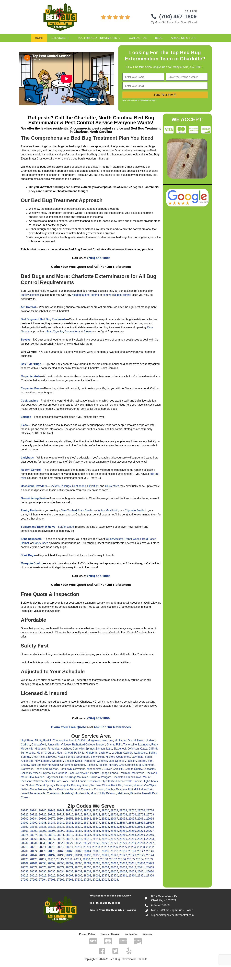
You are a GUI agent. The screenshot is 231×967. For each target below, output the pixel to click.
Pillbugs (66, 486)
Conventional (72, 331)
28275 (24, 834)
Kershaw (66, 748)
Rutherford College (83, 744)
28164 (87, 851)
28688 (42, 822)
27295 (33, 879)
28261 (114, 834)
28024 (123, 871)
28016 (33, 875)
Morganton (94, 740)
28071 (69, 867)
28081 (132, 863)
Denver (127, 785)
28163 (96, 851)
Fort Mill (133, 789)
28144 (33, 855)
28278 (141, 830)
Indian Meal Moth (108, 510)
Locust (138, 781)
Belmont (111, 793)
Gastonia (121, 789)
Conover (102, 760)
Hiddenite (41, 748)
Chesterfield (38, 744)
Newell (146, 793)
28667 (123, 822)
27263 (69, 879)
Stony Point (98, 756)
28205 (123, 847)
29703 (150, 814)
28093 (60, 863)
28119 (42, 859)
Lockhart (116, 752)
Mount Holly (98, 793)
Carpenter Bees (31, 388)
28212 (60, 847)
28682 (60, 822)
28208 (96, 847)
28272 (51, 834)
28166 (78, 851)
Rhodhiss (53, 748)
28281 (123, 830)
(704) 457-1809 (192, 67)
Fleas (24, 425)
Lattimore (104, 752)
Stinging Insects (31, 538)
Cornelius (87, 789)
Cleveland (79, 768)
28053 (114, 867)
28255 (150, 834)
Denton (100, 748)
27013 (114, 879)
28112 (69, 859)
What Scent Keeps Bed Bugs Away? (110, 895)
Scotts (79, 760)
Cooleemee (123, 756)
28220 (123, 843)
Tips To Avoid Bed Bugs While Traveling (113, 910)
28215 (33, 847)
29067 (114, 818)
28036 (42, 871)
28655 (150, 822)
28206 (114, 847)
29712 (96, 814)
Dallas (25, 789)
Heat (49, 331)
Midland (75, 789)
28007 (69, 875)
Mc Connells (59, 773)
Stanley (110, 789)
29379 (51, 818)
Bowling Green (80, 785)
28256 (141, 834)
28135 (69, 855)
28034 (60, 871)
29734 (69, 810)
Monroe (138, 785)
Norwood (53, 764)
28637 (51, 826)
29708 (123, 814)
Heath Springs (66, 756)
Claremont (66, 764)
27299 (24, 879)
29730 (105, 810)
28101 (33, 863)
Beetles (25, 339)
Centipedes (79, 486)
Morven (100, 744)
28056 (87, 867)
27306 (150, 875)
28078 (24, 867)
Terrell (73, 781)
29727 (132, 810)
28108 (104, 859)
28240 (105, 839)
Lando (114, 773)
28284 (105, 830)
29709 (114, 814)
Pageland (90, 760)
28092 (69, 863)
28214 (42, 847)
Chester (69, 760)
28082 (123, 863)
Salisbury (26, 773)
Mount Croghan (46, 752)
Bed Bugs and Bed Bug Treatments (43, 319)
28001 (96, 875)
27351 (141, 875)
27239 (78, 879)
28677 (96, 822)
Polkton (103, 764)
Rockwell (151, 773)
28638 (42, 826)
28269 (78, 834)
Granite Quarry (133, 768)
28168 (69, 851)
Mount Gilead (65, 752)
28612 (114, 826)
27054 (87, 879)
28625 (87, 826)
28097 (51, 863)
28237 (114, 839)
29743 (42, 810)
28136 (60, 855)
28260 (123, 834)
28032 (78, 871)
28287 (87, 830)
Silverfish (92, 486)
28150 (132, 851)
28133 (87, 855)
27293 (51, 879)
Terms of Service (110, 934)
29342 (78, 818)
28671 (114, 822)
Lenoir (72, 740)
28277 (150, 830)
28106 (122, 859)
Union (140, 740)
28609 (132, 826)
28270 (69, 834)
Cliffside (153, 748)
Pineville (135, 793)
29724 (150, 810)
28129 (105, 855)
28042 (132, 867)
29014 (150, 818)
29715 (78, 814)
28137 (51, 855)
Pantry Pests (29, 510)
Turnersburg (28, 752)
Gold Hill (118, 768)
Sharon (141, 760)
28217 (150, 843)
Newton (53, 768)
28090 (78, 863)
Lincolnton (118, 777)
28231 (33, 843)
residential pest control (85, 294)
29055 (132, 818)
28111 (77, 859)
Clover (106, 785)
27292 (60, 879)
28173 (42, 851)
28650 (24, 826)
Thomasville (60, 740)
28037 (33, 871)
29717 (60, 814)
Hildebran (92, 752)
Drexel (132, 740)
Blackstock (119, 748)
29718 (51, 814)
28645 (33, 826)
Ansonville (27, 760)
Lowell (25, 793)
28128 (114, 855)
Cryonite (58, 331)
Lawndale (137, 756)
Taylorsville (130, 744)
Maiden (39, 777)
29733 (78, 810)
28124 (150, 855)
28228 (60, 843)
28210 (78, 847)
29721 (33, 814)
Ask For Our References (112, 727)
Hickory (110, 756)
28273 (42, 834)
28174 (33, 851)
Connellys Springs (84, 748)
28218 (141, 843)
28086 (105, 863)
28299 (33, 830)
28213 (51, 847)
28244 (69, 839)
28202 (150, 847)
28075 (42, 867)
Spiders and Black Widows (38, 526)
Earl (150, 760)
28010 (51, 875)
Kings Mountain (78, 777)
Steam (87, 331)
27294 (42, 879)
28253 (33, 839)
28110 (86, 859)
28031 (87, 871)
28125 (141, 855)
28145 (24, 855)
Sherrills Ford (53, 781)
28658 (141, 822)
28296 (51, 830)
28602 (150, 826)
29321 (105, 818)
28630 (78, 826)
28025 (114, 871)
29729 (114, 810)
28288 (78, 830)
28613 (105, 826)
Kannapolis (63, 785)
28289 (69, 830)
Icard (109, 748)
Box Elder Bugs (31, 364)
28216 (24, 847)
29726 (141, 810)
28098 (42, 863)
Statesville (27, 768)
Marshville (138, 773)
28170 (51, 851)
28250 (42, 839)
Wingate (106, 777)
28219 (132, 843)
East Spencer (38, 764)
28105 (131, 859)
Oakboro (94, 777)
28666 (132, 822)
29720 (42, 814)
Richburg (79, 764)
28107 (113, 859)
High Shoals (150, 781)
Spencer (120, 760)
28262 (105, 834)
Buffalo (82, 740)
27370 (114, 875)
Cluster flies (112, 486)
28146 (150, 851)
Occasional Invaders (34, 486)
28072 (60, 867)
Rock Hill (116, 785)
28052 (123, 867)
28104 (140, 859)
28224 (87, 843)
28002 (87, 875)
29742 (51, 810)
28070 (78, 867)
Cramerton (53, 793)
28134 (78, 855)
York (65, 781)
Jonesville (53, 744)
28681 (69, 822)
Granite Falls (114, 744)
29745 (24, 810)
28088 (96, 863)
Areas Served (182, 37)
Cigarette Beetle (134, 510)
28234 (141, 839)
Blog (159, 37)
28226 (78, 843)
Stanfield (111, 781)
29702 (24, 818)
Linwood (51, 756)
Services (59, 37)
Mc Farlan (120, 740)
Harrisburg (67, 793)
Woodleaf (57, 760)
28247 (51, 839)
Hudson (150, 740)
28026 (105, 871)
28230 (42, 843)
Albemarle (148, 764)
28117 (51, 859)
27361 (123, 875)
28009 (60, 875)
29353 (69, 818)
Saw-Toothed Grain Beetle (77, 510)
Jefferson (133, 748)
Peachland (41, 768)
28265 (96, 834)
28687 (51, 822)
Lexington (144, 744)
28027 (96, 871)
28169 (60, 851)
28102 (24, 863)
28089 (87, 863)
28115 (60, 859)
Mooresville (125, 781)
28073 (51, 867)
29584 (33, 818)
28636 (60, 826)
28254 (24, 839)
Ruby (154, 744)
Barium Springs (99, 773)
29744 (33, 810)
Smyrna (46, 773)
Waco (36, 773)
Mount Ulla (27, 777)
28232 (24, 843)
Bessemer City (96, 781)
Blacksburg (134, 764)
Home (39, 37)
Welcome (107, 740)
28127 (123, 855)
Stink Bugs (28, 555)
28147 (141, 851)
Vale (111, 760)
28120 (33, 859)
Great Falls (38, 756)
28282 (114, 830)
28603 (141, 826)
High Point (27, 740)
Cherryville (82, 773)
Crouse (63, 777)
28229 (51, 843)
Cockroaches (29, 400)
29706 (132, 814)
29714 (87, 814)
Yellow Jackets (114, 538)
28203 (141, 847)
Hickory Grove (117, 764)
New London (42, 760)
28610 (123, 826)
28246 (60, 839)
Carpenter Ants (30, 376)
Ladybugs (27, 457)
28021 (141, 871)
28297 (42, 830)
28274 (33, 834)
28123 (24, 859)
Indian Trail (146, 789)
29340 (96, 818)
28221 (114, 843)
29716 (69, 814)
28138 (42, 855)
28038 (24, 871)
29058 (123, 818)
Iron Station (27, 785)
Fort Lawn (66, 768)
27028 (96, 879)
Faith (71, 773)
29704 (141, 814)
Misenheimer (94, 768)
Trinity (38, 740)
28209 (87, 847)
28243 (78, 839)
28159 (105, 851)
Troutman (125, 773)
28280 (132, 830)
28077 (33, 867)
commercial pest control (117, 294)
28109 (95, 859)
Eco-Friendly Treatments (97, 37)
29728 (123, 810)
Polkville (79, 752)
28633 (69, 826)
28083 (114, 863)
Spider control (66, 526)
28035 (51, 871)
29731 (96, 810)
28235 (132, 839)
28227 (69, 843)
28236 (123, 839)
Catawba (38, 781)
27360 (132, 875)
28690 (33, 822)
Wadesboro (140, 752)
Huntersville (82, 793)
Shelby (25, 764)
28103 (149, 859)
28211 (69, 847)
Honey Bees (40, 543)
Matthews (123, 793)
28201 (24, 851)
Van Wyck (150, 785)
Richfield (91, 764)
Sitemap (147, 934)
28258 (132, 834)
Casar (143, 748)
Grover (107, 768)
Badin (148, 756)
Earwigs (26, 416)
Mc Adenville (37, 793)
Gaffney (127, 752)
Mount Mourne (38, 789)
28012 (42, 875)
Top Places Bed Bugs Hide (105, 902)
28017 (24, 875)
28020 (150, 871)
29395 (42, 818)
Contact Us (138, 37)
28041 (141, 867)
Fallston (131, 760)
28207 (105, 847)
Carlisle (25, 744)
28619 (96, 826)
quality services (30, 294)
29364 (60, 818)
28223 (96, 843)
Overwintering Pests (34, 498)
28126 (132, 855)
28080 (141, 863)
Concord (99, 789)
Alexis (52, 789)
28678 (87, 822)
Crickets (55, 486)
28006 (78, 875)
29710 (105, 814)
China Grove (134, 777)
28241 (96, 839)
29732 (87, 810)
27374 (105, 875)
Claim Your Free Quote (68, 727)
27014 (105, 879)
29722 (24, 814)
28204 (132, 847)
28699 (24, 822)
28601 (24, 830)
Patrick (47, 740)
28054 (105, 867)
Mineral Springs (45, 785)
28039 (150, 867)
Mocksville (27, 748)
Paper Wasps (133, 538)
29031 (141, 818)
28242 (87, 839)
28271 (60, 834)
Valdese (66, 744)
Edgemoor (51, 777)
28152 (114, 851)
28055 (96, 867)
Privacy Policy (87, 934)
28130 (96, 855)
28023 (132, 871)
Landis (82, 781)
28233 (150, 839)
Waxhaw (95, 785)
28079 (150, 863)
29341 (87, 818)
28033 (69, 871)
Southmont (82, 756)
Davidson (63, 789)
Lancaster (149, 768)
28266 (87, 834)
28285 (96, 830)
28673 (105, 822)
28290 (60, 830)
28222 (105, 843)
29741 (60, 810)
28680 (78, 822)
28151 (123, 851)
